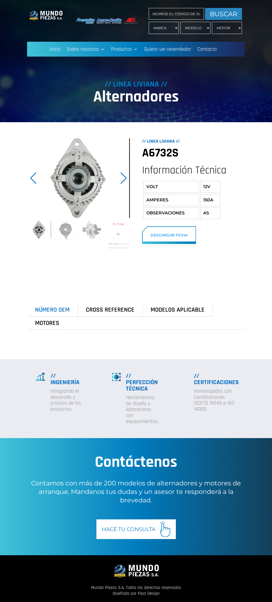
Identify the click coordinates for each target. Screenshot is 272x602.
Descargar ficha (169, 235)
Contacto (207, 50)
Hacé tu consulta (128, 529)
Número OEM (52, 310)
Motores (47, 323)
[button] (123, 178)
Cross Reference (110, 310)
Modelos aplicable (178, 310)
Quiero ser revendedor (167, 50)
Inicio (54, 50)
